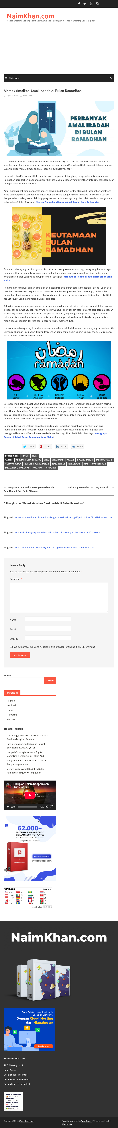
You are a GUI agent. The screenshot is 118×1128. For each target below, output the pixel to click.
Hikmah (25, 456)
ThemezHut (67, 1124)
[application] (30, 795)
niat (86, 464)
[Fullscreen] (51, 806)
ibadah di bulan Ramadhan (36, 464)
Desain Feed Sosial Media (17, 1079)
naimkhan (27, 95)
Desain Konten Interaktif (17, 1084)
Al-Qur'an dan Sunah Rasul (28, 460)
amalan (70, 460)
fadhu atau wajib (104, 460)
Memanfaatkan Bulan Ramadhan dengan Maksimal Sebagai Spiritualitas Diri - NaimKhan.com (63, 517)
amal (46, 460)
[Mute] (47, 806)
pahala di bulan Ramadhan (17, 468)
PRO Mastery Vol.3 (13, 1065)
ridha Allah (51, 468)
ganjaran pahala (13, 464)
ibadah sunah (58, 464)
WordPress (86, 1121)
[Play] (7, 806)
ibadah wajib (74, 464)
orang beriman (99, 464)
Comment (16, 578)
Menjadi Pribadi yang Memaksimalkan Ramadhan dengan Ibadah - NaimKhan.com (57, 532)
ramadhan (37, 468)
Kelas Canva (10, 1070)
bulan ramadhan (85, 460)
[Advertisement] (59, 51)
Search (7, 675)
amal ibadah (57, 460)
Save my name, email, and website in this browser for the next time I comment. (53, 646)
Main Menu (14, 78)
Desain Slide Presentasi (16, 1074)
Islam (34, 456)
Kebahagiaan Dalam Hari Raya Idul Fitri (89, 487)
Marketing (12, 714)
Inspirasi (11, 705)
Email (14, 629)
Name (14, 619)
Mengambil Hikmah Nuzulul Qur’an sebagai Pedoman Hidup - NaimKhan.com (54, 547)
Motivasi (11, 719)
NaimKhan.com (30, 16)
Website (14, 638)
